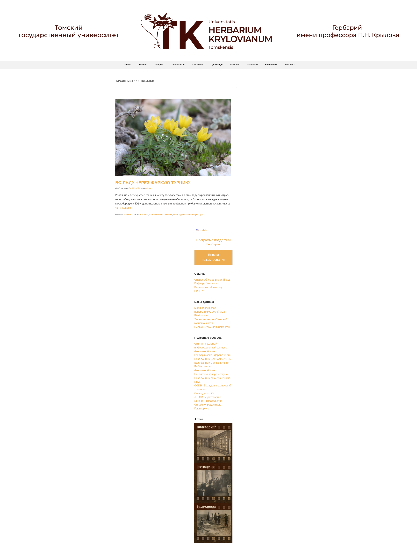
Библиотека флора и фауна (211, 374)
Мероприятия (178, 64)
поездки (168, 215)
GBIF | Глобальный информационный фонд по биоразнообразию (210, 347)
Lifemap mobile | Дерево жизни (212, 355)
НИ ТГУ (199, 291)
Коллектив (197, 64)
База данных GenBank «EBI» (211, 362)
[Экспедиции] (213, 522)
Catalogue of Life (204, 393)
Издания (234, 64)
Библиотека (271, 64)
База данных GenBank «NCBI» (212, 359)
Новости (142, 64)
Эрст (201, 215)
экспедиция (192, 215)
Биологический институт (209, 287)
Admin (148, 188)
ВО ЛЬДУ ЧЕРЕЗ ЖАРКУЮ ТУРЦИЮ (152, 182)
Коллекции (252, 64)
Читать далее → (125, 207)
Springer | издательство (208, 400)
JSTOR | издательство (207, 397)
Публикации (216, 64)
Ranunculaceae (156, 215)
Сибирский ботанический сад (212, 279)
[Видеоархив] (213, 443)
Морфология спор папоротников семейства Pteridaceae (209, 312)
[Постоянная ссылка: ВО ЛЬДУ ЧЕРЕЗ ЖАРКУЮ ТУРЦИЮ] (173, 137)
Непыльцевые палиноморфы (212, 327)
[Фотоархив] (213, 482)
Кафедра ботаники (205, 283)
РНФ (175, 215)
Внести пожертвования (213, 257)
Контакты (290, 64)
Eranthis (144, 215)
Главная (126, 64)
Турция (182, 215)
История (158, 64)
